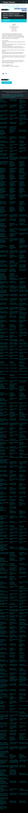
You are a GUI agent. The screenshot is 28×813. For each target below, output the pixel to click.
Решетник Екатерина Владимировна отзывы (13, 394)
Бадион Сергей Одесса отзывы (13, 801)
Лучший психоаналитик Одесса (22, 467)
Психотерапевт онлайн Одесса (22, 488)
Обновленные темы (7, 5)
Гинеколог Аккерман (14, 358)
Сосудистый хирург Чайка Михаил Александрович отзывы (4, 761)
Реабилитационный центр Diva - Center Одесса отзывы (4, 162)
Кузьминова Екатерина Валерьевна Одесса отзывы (14, 275)
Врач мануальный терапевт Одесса (13, 665)
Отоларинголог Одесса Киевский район (13, 702)
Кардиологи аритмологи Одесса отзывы (14, 517)
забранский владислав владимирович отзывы (22, 203)
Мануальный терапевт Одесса (13, 669)
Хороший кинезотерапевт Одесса (3, 583)
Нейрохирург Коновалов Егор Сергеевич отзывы (4, 782)
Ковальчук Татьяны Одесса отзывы (4, 415)
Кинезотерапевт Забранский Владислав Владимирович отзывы (13, 170)
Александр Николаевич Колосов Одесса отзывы (13, 738)
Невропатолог (3, 510)
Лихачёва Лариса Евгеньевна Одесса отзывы (14, 216)
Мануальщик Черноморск (12, 656)
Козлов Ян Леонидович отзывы (23, 789)
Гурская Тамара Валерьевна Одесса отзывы (4, 690)
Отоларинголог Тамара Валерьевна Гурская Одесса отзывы (4, 685)
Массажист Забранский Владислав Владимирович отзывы (22, 209)
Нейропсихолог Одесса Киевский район (3, 484)
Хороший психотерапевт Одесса (13, 503)
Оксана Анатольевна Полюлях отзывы (3, 100)
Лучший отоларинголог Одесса (22, 698)
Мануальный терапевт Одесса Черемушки (13, 677)
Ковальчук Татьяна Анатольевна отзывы (14, 415)
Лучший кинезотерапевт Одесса (13, 573)
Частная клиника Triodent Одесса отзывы (13, 727)
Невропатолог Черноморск (13, 450)
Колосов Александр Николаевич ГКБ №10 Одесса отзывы (4, 752)
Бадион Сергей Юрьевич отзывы (23, 801)
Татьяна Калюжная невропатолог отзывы (23, 424)
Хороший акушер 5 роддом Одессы (4, 123)
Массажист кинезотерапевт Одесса (22, 569)
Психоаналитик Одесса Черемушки (4, 475)
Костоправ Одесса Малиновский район (4, 597)
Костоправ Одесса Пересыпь (4, 600)
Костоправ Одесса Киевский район (23, 673)
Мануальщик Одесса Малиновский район (14, 610)
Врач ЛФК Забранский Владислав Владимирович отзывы (13, 177)
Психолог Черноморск (21, 500)
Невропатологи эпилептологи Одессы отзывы (3, 436)
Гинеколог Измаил (4, 358)
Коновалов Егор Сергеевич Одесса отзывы (4, 786)
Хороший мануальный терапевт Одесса (22, 669)
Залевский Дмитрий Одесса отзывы (23, 760)
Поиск (17, 6)
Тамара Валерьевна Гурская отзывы (14, 680)
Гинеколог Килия (13, 368)
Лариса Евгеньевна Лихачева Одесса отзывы (23, 300)
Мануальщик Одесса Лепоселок (14, 616)
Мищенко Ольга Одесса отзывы (13, 316)
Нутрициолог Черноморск (12, 413)
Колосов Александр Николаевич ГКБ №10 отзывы (14, 748)
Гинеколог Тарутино (4, 364)
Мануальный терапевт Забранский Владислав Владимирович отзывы (3, 209)
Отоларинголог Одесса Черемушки (4, 694)
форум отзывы (14, 94)
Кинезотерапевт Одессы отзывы (3, 573)
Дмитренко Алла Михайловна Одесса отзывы (4, 779)
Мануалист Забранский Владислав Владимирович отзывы (22, 190)
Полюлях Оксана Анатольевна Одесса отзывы (13, 128)
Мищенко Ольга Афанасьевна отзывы (3, 317)
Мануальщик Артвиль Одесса (13, 619)
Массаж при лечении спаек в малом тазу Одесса (14, 313)
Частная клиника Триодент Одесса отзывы (13, 719)
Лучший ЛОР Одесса (14, 711)
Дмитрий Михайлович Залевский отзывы (4, 755)
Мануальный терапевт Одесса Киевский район (22, 677)
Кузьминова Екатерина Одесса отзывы (4, 261)
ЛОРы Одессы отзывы (12, 706)
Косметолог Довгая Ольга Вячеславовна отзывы (23, 196)
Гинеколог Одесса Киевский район (23, 381)
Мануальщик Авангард (12, 613)
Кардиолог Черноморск (12, 526)
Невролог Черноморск (21, 450)
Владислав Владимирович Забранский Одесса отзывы (4, 548)
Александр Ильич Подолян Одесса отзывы (3, 106)
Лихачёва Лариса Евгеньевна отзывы (23, 215)
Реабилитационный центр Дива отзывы (4, 158)
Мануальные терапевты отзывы (4, 660)
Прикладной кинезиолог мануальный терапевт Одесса (13, 554)
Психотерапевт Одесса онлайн (3, 488)
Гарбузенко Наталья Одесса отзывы (14, 290)
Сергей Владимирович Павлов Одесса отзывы (22, 512)
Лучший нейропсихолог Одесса (22, 484)
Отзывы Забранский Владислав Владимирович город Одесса (4, 240)
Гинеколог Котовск (23, 371)
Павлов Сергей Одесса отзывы (13, 219)
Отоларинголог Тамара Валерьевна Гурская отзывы (4, 680)
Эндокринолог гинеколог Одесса (13, 321)
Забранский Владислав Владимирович (3, 230)
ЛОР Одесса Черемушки (2, 706)
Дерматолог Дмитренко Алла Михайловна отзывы (4, 774)
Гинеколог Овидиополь (21, 356)
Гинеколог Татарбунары (22, 365)
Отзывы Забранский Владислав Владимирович (14, 230)
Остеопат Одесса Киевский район (3, 154)
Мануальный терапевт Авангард (4, 636)
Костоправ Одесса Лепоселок (23, 600)
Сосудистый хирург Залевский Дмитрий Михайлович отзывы (14, 761)
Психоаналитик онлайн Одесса (13, 492)
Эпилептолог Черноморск (2, 453)
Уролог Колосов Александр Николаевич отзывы (23, 738)
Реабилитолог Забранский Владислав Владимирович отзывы (3, 184)
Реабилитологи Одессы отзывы (3, 644)
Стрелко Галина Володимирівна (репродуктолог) (22, 287)
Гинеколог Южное (13, 377)
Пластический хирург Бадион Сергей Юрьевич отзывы (3, 802)
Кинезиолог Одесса (14, 590)
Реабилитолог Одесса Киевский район (13, 138)
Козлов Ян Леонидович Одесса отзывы (4, 790)
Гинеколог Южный (23, 374)
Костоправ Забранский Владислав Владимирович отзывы (22, 184)
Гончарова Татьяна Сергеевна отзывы (23, 794)
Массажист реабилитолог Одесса (12, 131)
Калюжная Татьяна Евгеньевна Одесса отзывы (23, 246)
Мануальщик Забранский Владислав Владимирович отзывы (13, 197)
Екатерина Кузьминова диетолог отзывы (3, 399)
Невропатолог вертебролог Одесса (14, 447)
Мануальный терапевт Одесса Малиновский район (23, 623)
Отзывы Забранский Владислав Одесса (23, 229)
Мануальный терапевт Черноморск (22, 657)
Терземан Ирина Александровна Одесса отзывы (22, 266)
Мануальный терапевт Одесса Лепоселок (13, 632)
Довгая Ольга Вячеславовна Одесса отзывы (3, 202)
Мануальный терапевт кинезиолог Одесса (23, 587)
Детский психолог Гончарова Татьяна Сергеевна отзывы (4, 794)
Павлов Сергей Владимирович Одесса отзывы (22, 220)
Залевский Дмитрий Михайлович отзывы (4, 766)
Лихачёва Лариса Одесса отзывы (3, 215)
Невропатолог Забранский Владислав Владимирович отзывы (3, 170)
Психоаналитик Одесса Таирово (22, 471)
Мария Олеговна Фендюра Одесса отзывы (13, 463)
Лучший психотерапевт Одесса (22, 503)
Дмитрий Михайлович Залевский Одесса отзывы (23, 756)
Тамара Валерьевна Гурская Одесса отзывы (23, 680)
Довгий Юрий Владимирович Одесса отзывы (13, 270)
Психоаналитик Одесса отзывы (3, 471)
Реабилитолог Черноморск (12, 141)
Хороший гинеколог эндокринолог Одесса (23, 321)
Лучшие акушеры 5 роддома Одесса (4, 118)
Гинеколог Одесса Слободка (13, 333)
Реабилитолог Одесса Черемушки (4, 141)
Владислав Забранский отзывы (14, 547)
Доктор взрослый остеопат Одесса (23, 131)
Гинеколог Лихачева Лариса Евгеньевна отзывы (14, 308)
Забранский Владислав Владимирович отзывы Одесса (3, 225)
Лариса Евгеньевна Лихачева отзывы (4, 299)
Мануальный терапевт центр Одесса (3, 623)
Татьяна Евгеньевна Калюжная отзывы (4, 424)
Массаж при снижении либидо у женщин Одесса (23, 308)
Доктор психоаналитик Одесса (13, 471)
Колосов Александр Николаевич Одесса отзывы (4, 748)
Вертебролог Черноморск (2, 450)
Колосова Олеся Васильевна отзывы (14, 303)
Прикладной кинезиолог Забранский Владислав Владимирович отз (23, 170)
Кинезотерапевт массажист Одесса (4, 577)
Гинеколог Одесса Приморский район (4, 343)
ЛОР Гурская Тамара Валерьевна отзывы (23, 715)
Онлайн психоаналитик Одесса (3, 493)
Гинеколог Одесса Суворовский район (23, 343)
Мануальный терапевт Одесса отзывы (3, 665)
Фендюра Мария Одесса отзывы (22, 261)
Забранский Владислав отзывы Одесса (14, 224)
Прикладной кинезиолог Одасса (23, 564)
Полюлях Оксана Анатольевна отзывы (22, 123)
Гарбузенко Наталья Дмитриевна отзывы (23, 290)
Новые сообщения (16, 5)
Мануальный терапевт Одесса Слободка (13, 627)
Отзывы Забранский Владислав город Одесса (14, 240)
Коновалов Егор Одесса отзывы (13, 782)
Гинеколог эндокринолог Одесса (22, 326)
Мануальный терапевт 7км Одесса (3, 640)
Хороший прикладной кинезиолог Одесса (4, 569)
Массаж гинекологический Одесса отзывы (23, 313)
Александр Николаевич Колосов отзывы (3, 738)
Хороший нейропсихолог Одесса (22, 476)
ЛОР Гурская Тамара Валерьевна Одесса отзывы (4, 716)
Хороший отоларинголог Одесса (13, 698)
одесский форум (20, 95)
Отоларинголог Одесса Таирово (22, 690)
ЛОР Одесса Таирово (23, 701)
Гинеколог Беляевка (23, 377)
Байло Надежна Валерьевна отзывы (14, 279)
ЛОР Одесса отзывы (23, 705)
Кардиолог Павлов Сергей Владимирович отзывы (4, 517)
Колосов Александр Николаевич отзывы (23, 743)
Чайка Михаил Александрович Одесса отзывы (13, 771)
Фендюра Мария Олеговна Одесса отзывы (13, 266)
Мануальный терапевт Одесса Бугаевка (22, 627)
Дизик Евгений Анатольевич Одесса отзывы (3, 734)
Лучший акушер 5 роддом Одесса (13, 123)
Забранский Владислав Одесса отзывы (13, 256)
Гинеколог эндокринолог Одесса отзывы (13, 326)
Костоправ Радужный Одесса (13, 604)
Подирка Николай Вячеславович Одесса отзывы (3, 270)
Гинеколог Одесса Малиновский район (14, 340)
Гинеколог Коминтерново (22, 362)
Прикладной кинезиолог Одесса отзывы (23, 553)
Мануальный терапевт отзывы (23, 660)
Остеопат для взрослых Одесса (22, 148)
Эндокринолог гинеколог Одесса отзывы (3, 321)
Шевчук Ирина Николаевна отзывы (23, 419)
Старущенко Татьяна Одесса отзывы (22, 282)
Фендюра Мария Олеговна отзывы (3, 265)
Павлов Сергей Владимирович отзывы (3, 220)
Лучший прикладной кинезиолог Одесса (4, 553)
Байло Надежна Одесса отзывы (3, 279)
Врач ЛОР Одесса (22, 708)
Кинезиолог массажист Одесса (4, 587)
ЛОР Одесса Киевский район (22, 712)
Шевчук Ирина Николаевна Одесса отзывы (4, 420)
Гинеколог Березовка (2, 362)
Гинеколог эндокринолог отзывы (3, 326)
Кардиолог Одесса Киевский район (4, 545)
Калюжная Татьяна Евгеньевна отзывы (4, 251)
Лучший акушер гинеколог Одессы (23, 115)
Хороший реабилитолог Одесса (12, 649)
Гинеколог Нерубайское (22, 340)
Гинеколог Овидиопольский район (13, 336)
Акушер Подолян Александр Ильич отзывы (13, 106)
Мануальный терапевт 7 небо (22, 631)
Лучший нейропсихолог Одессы (3, 480)
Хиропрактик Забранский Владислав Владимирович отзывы (13, 190)
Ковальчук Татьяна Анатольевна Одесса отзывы (23, 415)
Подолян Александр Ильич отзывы (14, 111)
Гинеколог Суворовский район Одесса (4, 336)
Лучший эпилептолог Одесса (23, 457)
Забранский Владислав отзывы (23, 224)
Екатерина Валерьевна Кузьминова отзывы (4, 387)
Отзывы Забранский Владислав (23, 234)
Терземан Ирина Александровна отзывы (22, 252)
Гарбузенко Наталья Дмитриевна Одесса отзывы (4, 295)
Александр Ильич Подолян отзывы (13, 100)
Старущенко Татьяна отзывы (13, 282)
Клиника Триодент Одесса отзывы (13, 723)
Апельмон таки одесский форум (8, 97)
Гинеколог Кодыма (13, 371)
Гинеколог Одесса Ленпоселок (3, 333)
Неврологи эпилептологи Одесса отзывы (22, 436)
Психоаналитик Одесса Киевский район (13, 476)
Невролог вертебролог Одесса (4, 447)
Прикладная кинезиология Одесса (22, 559)
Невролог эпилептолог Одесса (4, 440)
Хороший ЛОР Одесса (12, 709)
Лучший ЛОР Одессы (4, 711)
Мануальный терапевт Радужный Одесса (14, 636)
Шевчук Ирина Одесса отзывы (13, 419)
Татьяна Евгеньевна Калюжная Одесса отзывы (14, 424)
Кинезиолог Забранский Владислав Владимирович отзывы (3, 177)
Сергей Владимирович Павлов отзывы (13, 511)
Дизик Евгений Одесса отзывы (13, 734)
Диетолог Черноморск (21, 413)
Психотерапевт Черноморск (13, 500)
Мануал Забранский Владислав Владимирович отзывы (4, 196)
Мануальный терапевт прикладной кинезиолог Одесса (4, 559)
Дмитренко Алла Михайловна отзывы (23, 774)
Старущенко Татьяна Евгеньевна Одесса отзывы (14, 287)
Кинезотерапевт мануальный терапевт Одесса (13, 569)
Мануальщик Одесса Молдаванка (4, 616)
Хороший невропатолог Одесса (13, 428)
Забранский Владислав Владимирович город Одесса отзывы (22, 241)
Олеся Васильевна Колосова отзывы (13, 295)
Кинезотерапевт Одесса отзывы (22, 573)
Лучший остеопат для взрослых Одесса (13, 155)
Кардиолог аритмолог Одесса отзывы (4, 522)
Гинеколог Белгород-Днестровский (23, 359)
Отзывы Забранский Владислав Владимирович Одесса (14, 235)
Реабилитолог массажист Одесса (4, 653)
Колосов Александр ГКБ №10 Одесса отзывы (23, 748)
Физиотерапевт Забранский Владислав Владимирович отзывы (22, 177)
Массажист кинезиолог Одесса (4, 591)
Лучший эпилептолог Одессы (14, 457)
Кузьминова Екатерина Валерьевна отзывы (14, 261)
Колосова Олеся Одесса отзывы (3, 303)
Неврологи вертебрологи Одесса (22, 443)
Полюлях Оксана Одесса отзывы (3, 127)
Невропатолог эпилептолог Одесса (14, 440)
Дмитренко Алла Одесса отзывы (13, 774)
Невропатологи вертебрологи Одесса (3, 443)
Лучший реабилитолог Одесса (22, 649)
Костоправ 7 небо (3, 606)
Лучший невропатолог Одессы (3, 428)
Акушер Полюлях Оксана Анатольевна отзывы (22, 106)
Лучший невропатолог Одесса (22, 428)
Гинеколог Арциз (13, 364)
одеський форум (13, 95)
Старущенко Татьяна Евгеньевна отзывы (4, 287)
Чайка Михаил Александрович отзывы (3, 771)
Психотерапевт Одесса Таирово (13, 507)
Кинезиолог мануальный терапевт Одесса (13, 583)
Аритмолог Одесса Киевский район (4, 536)
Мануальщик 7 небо (4, 619)
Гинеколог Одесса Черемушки (13, 384)
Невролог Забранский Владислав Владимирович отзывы (13, 164)
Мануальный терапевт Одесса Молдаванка (3, 632)
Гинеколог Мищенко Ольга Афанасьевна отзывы (4, 308)
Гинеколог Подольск (4, 368)
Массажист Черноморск (21, 141)
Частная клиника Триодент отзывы (3, 723)
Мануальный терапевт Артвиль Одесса (23, 636)
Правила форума (12, 6)
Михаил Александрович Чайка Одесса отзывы (13, 756)
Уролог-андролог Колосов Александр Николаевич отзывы (4, 743)
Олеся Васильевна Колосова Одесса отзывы (13, 300)
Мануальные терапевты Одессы (23, 665)
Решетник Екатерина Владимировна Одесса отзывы (22, 394)
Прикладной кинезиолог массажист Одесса (13, 564)
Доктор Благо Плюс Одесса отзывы (23, 270)
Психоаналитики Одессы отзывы (3, 466)
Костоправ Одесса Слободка (13, 597)
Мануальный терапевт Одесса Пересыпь (3, 627)
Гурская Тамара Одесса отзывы (13, 684)
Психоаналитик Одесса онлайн (22, 492)
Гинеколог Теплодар (4, 339)
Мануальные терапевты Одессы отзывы (14, 661)
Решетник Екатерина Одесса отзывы (4, 394)
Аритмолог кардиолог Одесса (23, 516)
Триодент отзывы (23, 722)
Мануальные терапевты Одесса (4, 673)
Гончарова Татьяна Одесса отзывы (14, 794)
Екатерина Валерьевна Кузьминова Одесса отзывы (14, 388)
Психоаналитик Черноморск (3, 500)
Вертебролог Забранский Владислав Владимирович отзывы (22, 164)
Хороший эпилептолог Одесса (23, 453)
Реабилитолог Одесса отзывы (3, 137)
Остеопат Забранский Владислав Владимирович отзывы (3, 132)
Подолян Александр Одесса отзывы (4, 111)
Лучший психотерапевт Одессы (3, 508)
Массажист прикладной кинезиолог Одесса (14, 559)
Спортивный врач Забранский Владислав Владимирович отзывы (13, 184)
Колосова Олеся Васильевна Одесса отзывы (23, 304)
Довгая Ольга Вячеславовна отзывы (13, 202)
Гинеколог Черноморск (2, 378)
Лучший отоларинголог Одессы (3, 702)
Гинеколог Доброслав (12, 362)
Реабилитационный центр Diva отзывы (23, 158)
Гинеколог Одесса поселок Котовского (23, 333)
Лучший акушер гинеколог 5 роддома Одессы (23, 119)
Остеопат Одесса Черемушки (22, 145)
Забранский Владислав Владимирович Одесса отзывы (3, 275)
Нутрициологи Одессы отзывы (3, 403)
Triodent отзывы (22, 730)
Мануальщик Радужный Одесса (23, 619)
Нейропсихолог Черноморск (22, 479)
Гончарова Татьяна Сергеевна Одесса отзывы (4, 798)
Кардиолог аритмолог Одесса (13, 522)
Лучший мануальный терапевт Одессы (3, 669)
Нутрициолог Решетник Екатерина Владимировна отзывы (22, 388)
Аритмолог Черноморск (21, 526)
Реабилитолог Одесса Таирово (22, 137)
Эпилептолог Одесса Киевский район (4, 460)
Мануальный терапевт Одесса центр (13, 623)
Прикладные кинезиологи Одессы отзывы (4, 564)
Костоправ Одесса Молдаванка (4, 604)
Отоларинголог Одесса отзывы (13, 690)
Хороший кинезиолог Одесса (4, 594)
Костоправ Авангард (14, 600)
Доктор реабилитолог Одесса (22, 640)
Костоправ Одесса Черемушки (13, 673)
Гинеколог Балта (3, 374)
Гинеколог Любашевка (12, 375)
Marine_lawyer (6, 20)
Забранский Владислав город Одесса (3, 246)
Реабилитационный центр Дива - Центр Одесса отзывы (14, 158)
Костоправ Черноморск (2, 656)
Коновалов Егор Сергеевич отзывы (23, 782)
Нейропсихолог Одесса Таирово (13, 484)
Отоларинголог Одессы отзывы (22, 694)
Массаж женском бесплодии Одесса (4, 312)
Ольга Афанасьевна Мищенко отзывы (23, 295)
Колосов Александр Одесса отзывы (14, 743)
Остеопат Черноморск (2, 145)
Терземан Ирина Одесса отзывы (3, 256)
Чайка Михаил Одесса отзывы (22, 766)
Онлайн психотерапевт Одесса (13, 489)
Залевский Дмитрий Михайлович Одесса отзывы (14, 766)
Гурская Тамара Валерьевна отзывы (23, 684)
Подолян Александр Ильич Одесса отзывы (23, 111)
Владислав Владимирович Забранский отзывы (23, 548)
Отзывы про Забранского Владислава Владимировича (3, 235)
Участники (22, 5)
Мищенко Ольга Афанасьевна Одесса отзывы (22, 317)
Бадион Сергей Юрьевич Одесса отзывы (3, 807)
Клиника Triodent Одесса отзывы (13, 731)
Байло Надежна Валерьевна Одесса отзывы (4, 282)
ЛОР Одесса (2, 708)
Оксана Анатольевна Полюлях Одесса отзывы (22, 101)
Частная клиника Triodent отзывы (3, 731)
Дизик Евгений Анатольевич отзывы (22, 734)
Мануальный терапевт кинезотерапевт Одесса (13, 578)
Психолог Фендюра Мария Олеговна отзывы (23, 463)
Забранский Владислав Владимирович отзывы (13, 247)
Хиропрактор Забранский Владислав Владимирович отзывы (3, 190)
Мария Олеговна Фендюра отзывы (3, 462)
